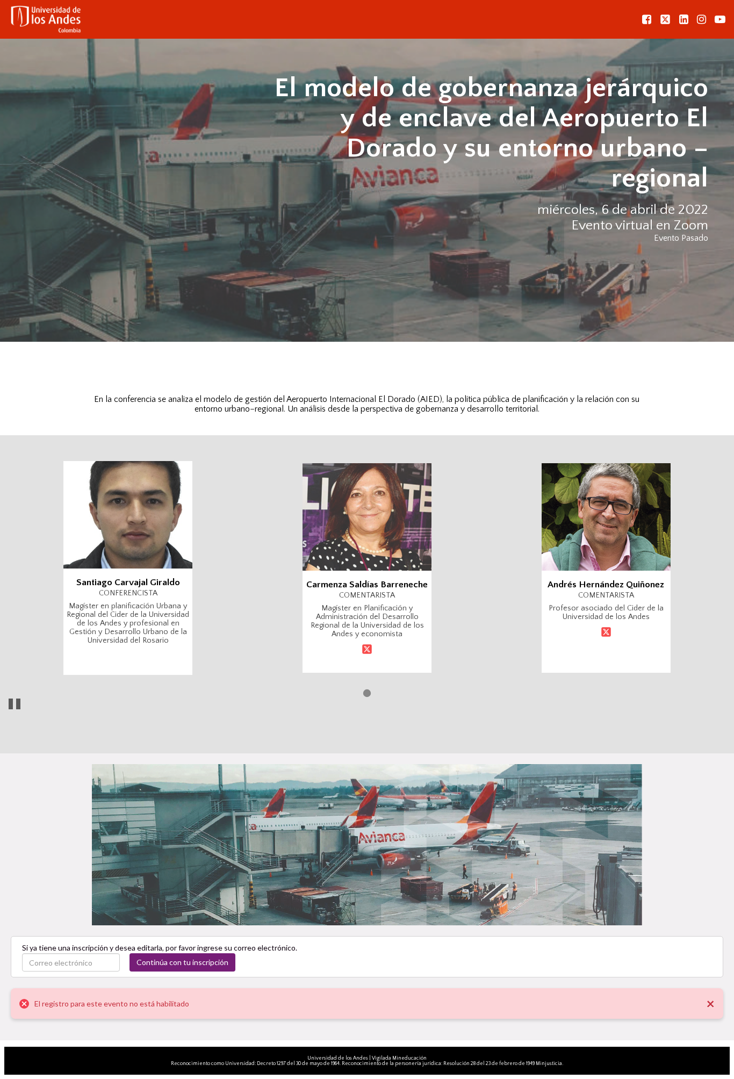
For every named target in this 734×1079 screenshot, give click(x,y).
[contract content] (704, 372)
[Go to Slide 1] (367, 693)
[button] (367, 568)
